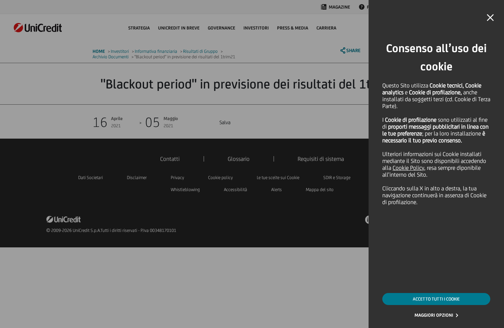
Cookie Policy (408, 167)
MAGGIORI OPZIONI (434, 315)
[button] (490, 18)
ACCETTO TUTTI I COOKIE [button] (436, 299)
